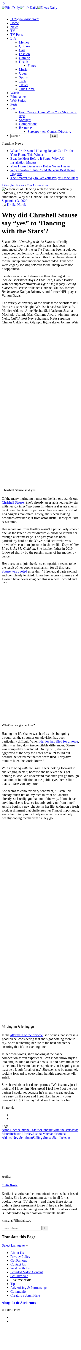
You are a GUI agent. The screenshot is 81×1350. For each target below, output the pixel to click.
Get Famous (18, 1260)
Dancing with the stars (56, 1130)
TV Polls (16, 34)
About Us (17, 1253)
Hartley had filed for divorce (58, 741)
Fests (13, 104)
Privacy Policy (20, 1256)
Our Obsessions (37, 185)
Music (23, 69)
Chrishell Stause (13, 502)
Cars (22, 50)
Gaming (24, 58)
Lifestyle (8, 185)
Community (18, 1291)
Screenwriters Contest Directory (49, 131)
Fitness (32, 65)
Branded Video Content (26, 1272)
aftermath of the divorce (26, 1035)
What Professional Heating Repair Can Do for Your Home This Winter (41, 152)
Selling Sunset (42, 1137)
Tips (13, 1284)
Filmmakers (18, 96)
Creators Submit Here (25, 1295)
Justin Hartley (23, 1134)
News (14, 27)
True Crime (27, 89)
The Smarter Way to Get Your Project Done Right (44, 178)
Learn (14, 108)
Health (23, 62)
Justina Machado (43, 1134)
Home (14, 23)
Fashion (24, 54)
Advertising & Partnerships (28, 1287)
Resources (26, 128)
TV (12, 31)
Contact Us (18, 1264)
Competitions (28, 124)
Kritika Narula (17, 204)
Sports (23, 77)
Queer (23, 73)
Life (13, 38)
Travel (23, 85)
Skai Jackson (61, 1137)
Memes (24, 42)
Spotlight (25, 120)
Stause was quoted (14, 571)
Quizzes (24, 46)
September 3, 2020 (14, 201)
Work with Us (20, 1268)
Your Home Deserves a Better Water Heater (40, 166)
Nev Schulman (23, 1137)
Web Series (18, 100)
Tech (22, 81)
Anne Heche (10, 1130)
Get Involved (19, 1276)
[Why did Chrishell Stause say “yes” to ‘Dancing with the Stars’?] (31, 1176)
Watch (14, 93)
